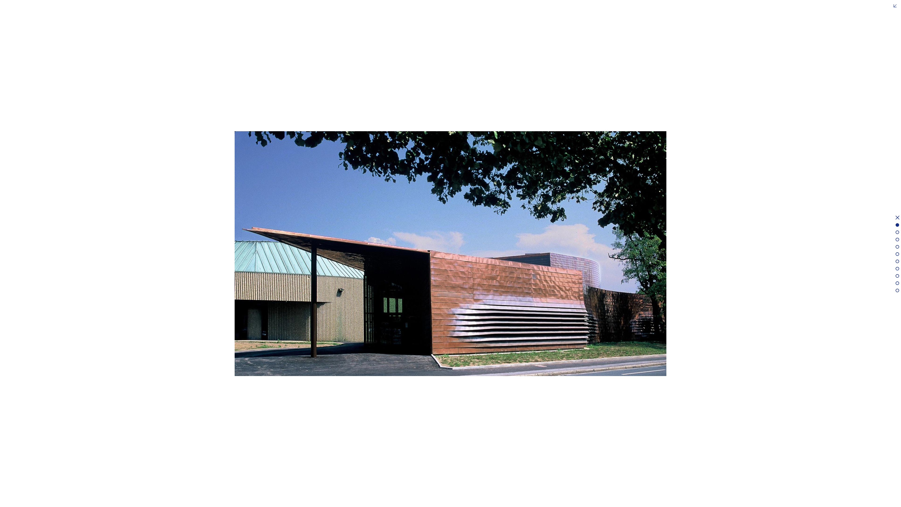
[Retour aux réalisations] (897, 218)
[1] (897, 225)
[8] (897, 276)
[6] (897, 261)
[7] (897, 268)
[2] (897, 232)
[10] (897, 290)
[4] (897, 246)
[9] (897, 283)
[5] (897, 254)
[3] (897, 239)
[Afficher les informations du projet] (895, 6)
